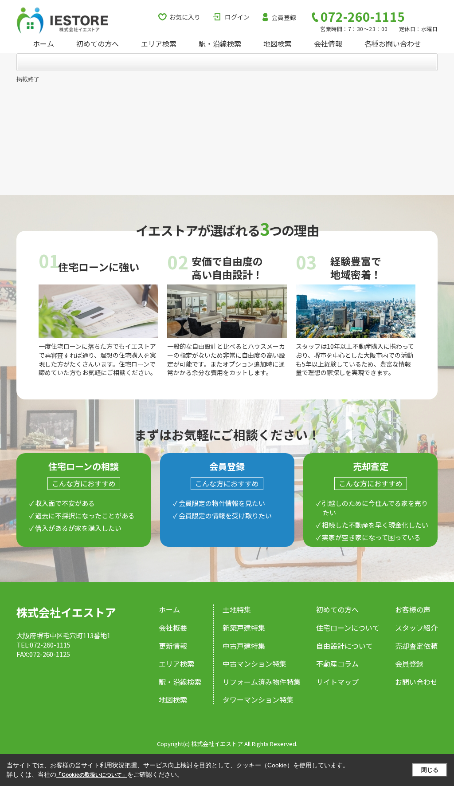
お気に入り (184, 16)
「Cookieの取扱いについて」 (91, 775)
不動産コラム (337, 663)
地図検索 (277, 43)
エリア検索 (158, 43)
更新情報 (173, 645)
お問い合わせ (416, 681)
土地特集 (237, 609)
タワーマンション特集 (258, 699)
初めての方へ (97, 43)
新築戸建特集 (244, 627)
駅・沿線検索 (220, 43)
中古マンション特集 (254, 663)
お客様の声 (413, 609)
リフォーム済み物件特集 (262, 681)
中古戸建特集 (244, 645)
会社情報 (328, 43)
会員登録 (283, 17)
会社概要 (173, 627)
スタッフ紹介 (416, 627)
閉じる (429, 769)
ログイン (237, 16)
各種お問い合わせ (392, 43)
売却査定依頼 (416, 645)
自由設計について (344, 645)
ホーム (43, 43)
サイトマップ (337, 681)
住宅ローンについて (348, 627)
